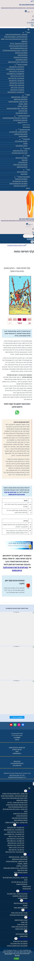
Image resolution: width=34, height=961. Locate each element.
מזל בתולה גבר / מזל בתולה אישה (15, 92)
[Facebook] (22, 724)
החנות (17, 751)
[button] (17, 629)
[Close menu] (33, 784)
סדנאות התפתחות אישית (21, 113)
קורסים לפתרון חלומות (22, 167)
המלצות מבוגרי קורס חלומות (20, 186)
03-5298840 (30, 22)
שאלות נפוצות (24, 174)
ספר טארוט (28, 910)
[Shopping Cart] (33, 233)
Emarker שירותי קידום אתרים (15, 777)
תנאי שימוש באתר (17, 765)
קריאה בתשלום (26, 125)
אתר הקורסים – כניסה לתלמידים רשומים (17, 62)
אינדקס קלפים (26, 127)
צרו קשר (28, 188)
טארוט (29, 791)
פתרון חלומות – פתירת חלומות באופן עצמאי (17, 108)
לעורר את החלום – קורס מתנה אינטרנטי (17, 101)
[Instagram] (18, 724)
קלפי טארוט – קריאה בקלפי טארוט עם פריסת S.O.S (15, 50)
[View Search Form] (32, 25)
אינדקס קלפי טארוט (22, 122)
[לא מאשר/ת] (32, 954)
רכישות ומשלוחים (17, 753)
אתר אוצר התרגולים (17, 749)
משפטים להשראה (23, 136)
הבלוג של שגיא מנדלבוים (21, 141)
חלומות (29, 855)
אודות (29, 932)
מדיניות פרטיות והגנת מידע (17, 763)
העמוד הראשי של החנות (21, 158)
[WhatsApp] (15, 724)
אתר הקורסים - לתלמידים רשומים (17, 747)
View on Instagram (18, 717)
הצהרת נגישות (17, 761)
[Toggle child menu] (25, 791)
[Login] (17, 16)
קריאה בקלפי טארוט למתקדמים (19, 153)
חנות (28, 12)
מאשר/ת (16, 958)
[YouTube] (11, 724)
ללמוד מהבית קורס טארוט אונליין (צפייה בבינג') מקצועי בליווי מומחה (14, 40)
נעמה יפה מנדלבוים (14, 775)
